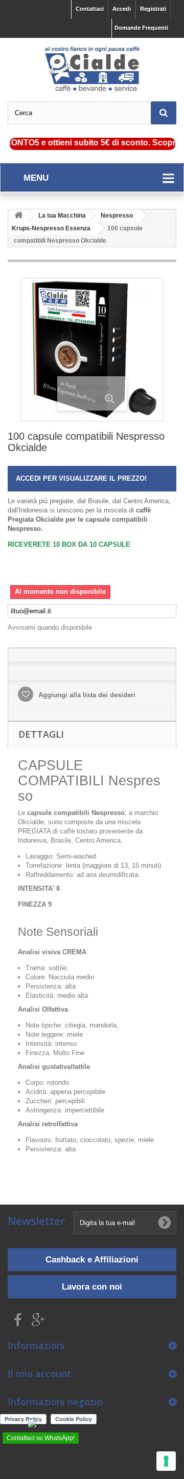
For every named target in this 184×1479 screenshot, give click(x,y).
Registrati (153, 9)
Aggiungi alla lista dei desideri (85, 695)
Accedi (121, 9)
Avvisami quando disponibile (50, 627)
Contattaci (90, 9)
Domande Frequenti (141, 28)
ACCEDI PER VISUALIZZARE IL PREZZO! (81, 478)
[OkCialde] (92, 69)
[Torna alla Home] (18, 215)
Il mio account (39, 1373)
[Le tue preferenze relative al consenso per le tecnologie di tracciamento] (166, 1461)
